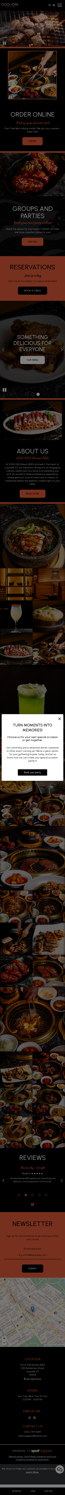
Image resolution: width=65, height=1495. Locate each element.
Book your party (32, 772)
